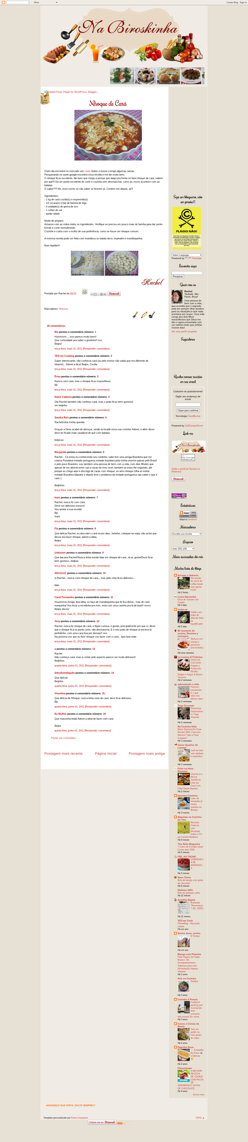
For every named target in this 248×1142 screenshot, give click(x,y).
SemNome (192, 519)
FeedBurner (194, 416)
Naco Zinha (184, 877)
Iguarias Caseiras (188, 795)
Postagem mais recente (63, 753)
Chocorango (185, 1068)
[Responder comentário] (96, 348)
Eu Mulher (60, 713)
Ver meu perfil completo (184, 331)
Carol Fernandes (64, 597)
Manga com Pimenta (189, 954)
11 (112, 597)
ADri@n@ (60, 573)
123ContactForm (194, 425)
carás (88, 171)
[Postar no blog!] (95, 294)
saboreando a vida (188, 684)
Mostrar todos (198, 1095)
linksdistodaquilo (64, 672)
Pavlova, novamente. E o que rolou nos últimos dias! (197, 693)
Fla (56, 528)
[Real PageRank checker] (179, 497)
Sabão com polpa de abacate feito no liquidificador (197, 618)
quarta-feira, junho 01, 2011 (69, 665)
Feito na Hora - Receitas (186, 770)
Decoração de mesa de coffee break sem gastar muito (197, 584)
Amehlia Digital (186, 899)
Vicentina (59, 693)
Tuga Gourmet (186, 705)
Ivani (57, 497)
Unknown (60, 552)
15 (103, 693)
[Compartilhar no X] (98, 294)
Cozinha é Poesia (188, 999)
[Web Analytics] (124, 1123)
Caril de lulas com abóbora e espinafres (197, 753)
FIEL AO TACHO (187, 856)
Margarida (60, 452)
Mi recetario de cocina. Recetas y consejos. (188, 633)
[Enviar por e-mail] (92, 294)
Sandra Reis (61, 417)
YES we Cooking (64, 355)
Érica (57, 376)
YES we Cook (185, 920)
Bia (56, 331)
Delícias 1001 (185, 890)
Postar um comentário (63, 737)
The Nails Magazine (189, 844)
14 (112, 672)
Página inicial (106, 753)
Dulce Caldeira (63, 396)
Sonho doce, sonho (189, 933)
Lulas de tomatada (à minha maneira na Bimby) (196, 804)
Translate (197, 258)
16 (104, 713)
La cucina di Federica (190, 657)
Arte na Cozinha (187, 978)
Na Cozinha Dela (187, 726)
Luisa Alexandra (187, 596)
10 (104, 573)
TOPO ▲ (199, 1118)
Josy (57, 621)
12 (98, 621)
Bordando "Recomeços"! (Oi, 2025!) (197, 905)
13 (93, 648)
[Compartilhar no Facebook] (101, 294)
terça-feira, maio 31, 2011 (68, 348)
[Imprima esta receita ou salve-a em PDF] (84, 293)
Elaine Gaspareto (79, 1118)
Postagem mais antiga (147, 753)
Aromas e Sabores (188, 575)
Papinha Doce (186, 1047)
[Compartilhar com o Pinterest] (105, 294)
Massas (63, 308)
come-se (182, 609)
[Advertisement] (188, 140)
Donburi (194, 981)
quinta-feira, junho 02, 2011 (69, 730)
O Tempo (195, 936)
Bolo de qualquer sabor (189, 893)
